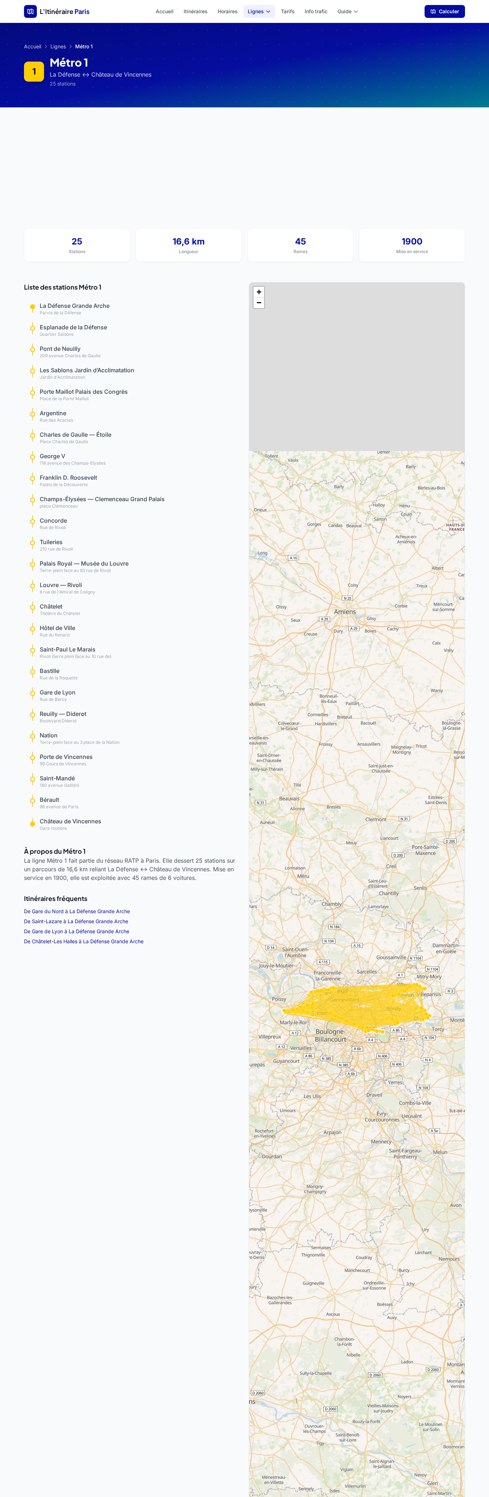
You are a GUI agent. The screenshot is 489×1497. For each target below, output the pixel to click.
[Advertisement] (244, 161)
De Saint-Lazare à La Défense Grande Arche (76, 921)
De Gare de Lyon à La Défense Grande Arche (76, 931)
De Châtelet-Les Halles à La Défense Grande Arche (84, 941)
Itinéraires (196, 11)
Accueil (165, 11)
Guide (345, 11)
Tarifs (288, 11)
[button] (258, 292)
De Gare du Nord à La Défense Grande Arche (77, 911)
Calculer (449, 11)
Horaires (228, 11)
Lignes (256, 11)
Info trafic (316, 11)
